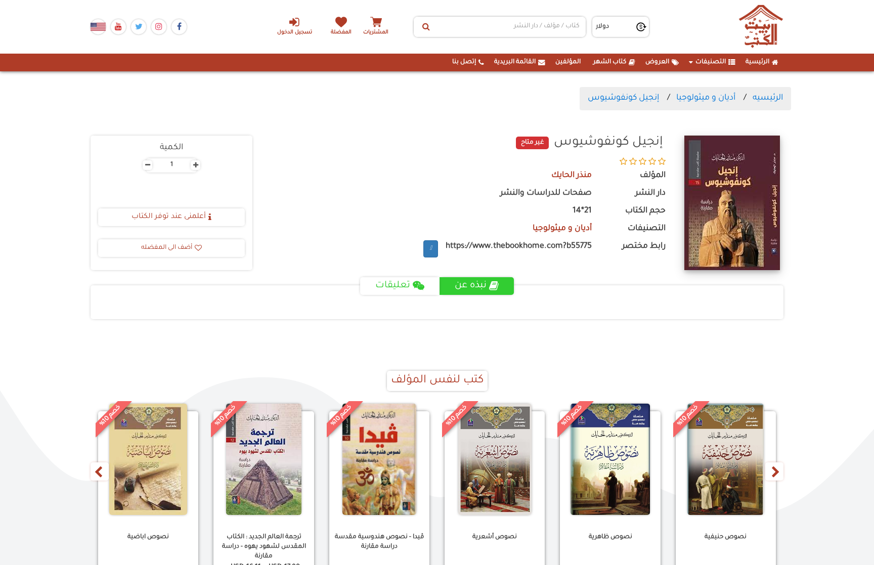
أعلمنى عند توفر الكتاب (169, 217)
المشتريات (375, 32)
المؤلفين (568, 62)
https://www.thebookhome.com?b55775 (519, 246)
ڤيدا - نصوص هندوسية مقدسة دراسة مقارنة (379, 542)
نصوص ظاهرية (610, 537)
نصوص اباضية (148, 537)
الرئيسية (757, 62)
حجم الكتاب (645, 211)
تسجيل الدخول (294, 32)
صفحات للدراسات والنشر (546, 193)
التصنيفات (710, 62)
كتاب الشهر (609, 62)
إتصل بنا (464, 62)
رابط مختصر (644, 246)
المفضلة (341, 32)
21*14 (582, 211)
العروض (657, 62)
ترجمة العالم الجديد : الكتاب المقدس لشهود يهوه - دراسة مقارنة (264, 547)
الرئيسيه (768, 98)
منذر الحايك (571, 175)
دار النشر (650, 193)
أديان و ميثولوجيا (705, 98)
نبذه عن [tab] (471, 286)
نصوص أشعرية (494, 537)
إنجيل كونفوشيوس (623, 98)
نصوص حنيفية (726, 537)
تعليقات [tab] (392, 286)
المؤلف (653, 175)
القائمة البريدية (515, 62)
